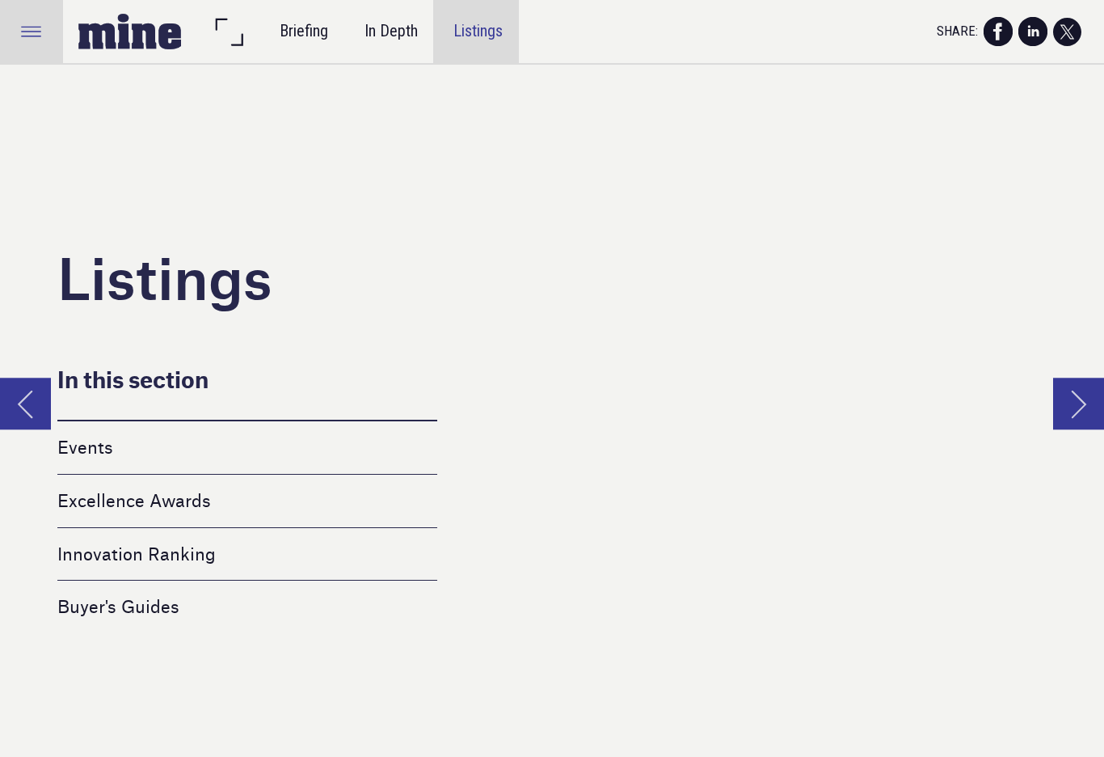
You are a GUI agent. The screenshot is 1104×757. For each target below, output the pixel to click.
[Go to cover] (130, 31)
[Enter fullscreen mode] (228, 31)
